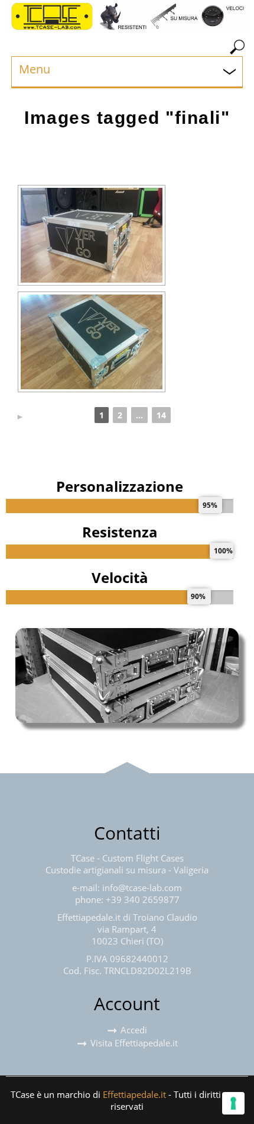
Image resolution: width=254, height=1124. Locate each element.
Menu (34, 69)
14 (161, 415)
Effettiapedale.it (134, 1094)
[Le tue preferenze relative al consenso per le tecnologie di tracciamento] (233, 1103)
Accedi (134, 1030)
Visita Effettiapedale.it (134, 1043)
